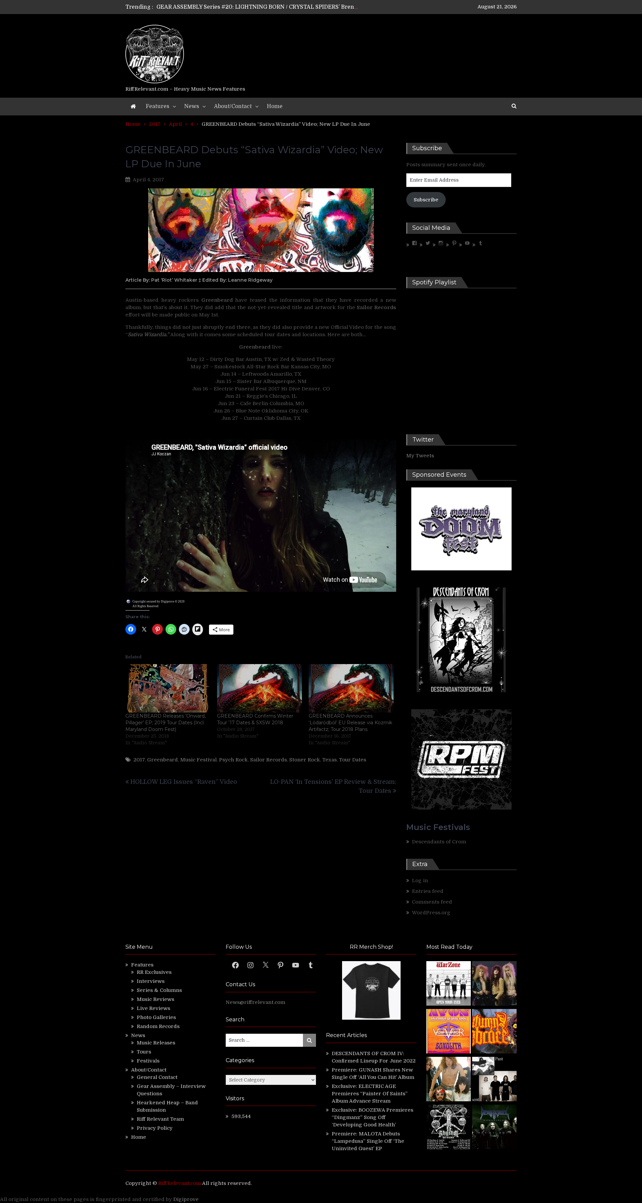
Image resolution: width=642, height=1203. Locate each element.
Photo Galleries (156, 1017)
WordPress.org (431, 913)
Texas (329, 760)
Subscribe (426, 200)
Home (275, 106)
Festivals (148, 1061)
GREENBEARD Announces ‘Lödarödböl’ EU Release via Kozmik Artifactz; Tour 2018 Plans (350, 722)
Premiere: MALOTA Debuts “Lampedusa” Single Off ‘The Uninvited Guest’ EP (368, 1141)
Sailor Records (268, 760)
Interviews (151, 981)
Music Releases (156, 1043)
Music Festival (198, 760)
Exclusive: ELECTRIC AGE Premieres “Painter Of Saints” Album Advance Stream (370, 1093)
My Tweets (420, 456)
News (191, 106)
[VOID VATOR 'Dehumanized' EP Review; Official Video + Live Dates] (448, 1032)
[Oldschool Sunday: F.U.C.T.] (494, 1080)
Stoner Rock (304, 760)
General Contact (157, 1077)
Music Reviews (155, 999)
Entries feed (427, 891)
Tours (144, 1052)
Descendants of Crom (439, 842)
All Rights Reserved (145, 606)
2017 (139, 760)
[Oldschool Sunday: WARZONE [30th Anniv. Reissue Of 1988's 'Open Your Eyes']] (448, 984)
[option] (258, 7)
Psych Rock (233, 760)
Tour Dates (352, 760)
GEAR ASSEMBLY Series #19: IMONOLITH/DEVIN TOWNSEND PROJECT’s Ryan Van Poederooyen (284, 7)
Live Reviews (153, 1008)
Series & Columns (159, 990)
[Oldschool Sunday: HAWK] (494, 984)
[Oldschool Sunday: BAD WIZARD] (448, 1080)
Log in (420, 880)
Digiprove (186, 1199)
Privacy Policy (155, 1128)
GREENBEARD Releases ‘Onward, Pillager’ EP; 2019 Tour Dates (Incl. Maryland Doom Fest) (165, 722)
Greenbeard (162, 760)
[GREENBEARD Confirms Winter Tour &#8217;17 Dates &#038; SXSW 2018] (259, 688)
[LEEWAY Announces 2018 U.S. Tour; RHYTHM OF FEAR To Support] (448, 1128)
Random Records (158, 1026)
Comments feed (432, 902)
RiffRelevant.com (179, 1183)
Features (157, 106)
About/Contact (233, 106)
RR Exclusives (154, 972)
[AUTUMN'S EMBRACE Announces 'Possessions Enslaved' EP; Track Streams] (494, 1032)
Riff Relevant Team (160, 1119)
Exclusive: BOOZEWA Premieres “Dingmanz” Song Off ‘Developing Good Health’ (372, 1117)
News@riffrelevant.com (255, 1002)
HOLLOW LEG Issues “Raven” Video (183, 781)
